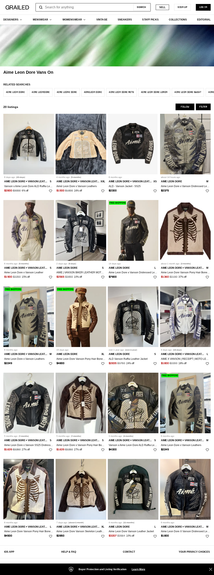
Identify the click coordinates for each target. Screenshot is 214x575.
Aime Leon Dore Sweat (188, 92)
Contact (129, 551)
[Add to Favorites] (50, 191)
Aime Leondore (41, 92)
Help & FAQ (68, 551)
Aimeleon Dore (93, 92)
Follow (185, 107)
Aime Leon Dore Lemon (154, 92)
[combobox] (93, 7)
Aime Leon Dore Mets (121, 92)
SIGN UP (182, 7)
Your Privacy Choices (194, 551)
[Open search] (41, 7)
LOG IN (203, 7)
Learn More (138, 569)
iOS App (9, 551)
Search (141, 7)
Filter (203, 107)
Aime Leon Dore (15, 92)
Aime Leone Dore (67, 92)
